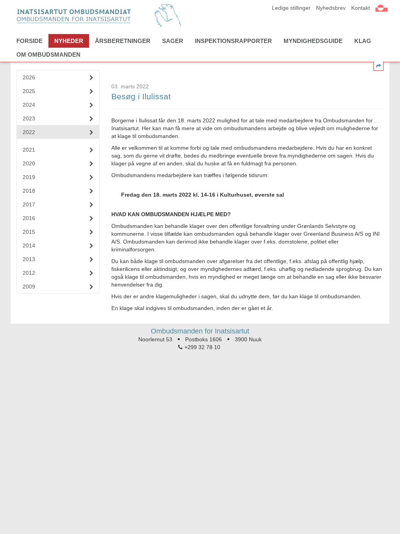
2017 (29, 204)
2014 (29, 245)
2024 (29, 105)
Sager (172, 41)
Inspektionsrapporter (233, 41)
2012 (29, 273)
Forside (29, 41)
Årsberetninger (122, 41)
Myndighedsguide (313, 41)
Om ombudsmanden (48, 54)
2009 (29, 286)
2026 (29, 77)
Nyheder (68, 41)
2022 (29, 132)
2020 (29, 163)
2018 (29, 191)
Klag (362, 41)
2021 (29, 150)
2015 (29, 232)
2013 (29, 259)
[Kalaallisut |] (381, 7)
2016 (29, 218)
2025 (29, 91)
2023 (29, 118)
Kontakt (360, 8)
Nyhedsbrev (331, 8)
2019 (29, 177)
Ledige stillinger (291, 8)
